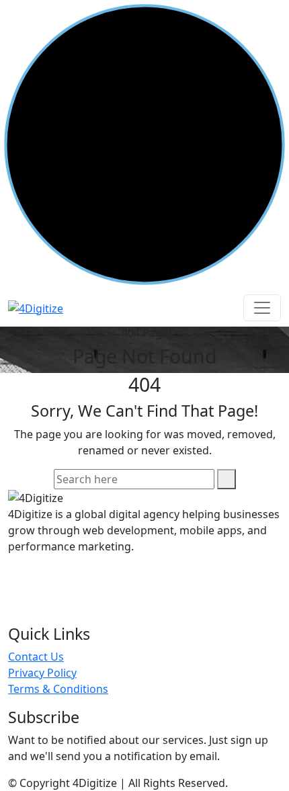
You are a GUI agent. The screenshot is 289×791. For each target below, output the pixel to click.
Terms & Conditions (58, 688)
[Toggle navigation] (262, 307)
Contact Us (36, 656)
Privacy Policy (42, 672)
